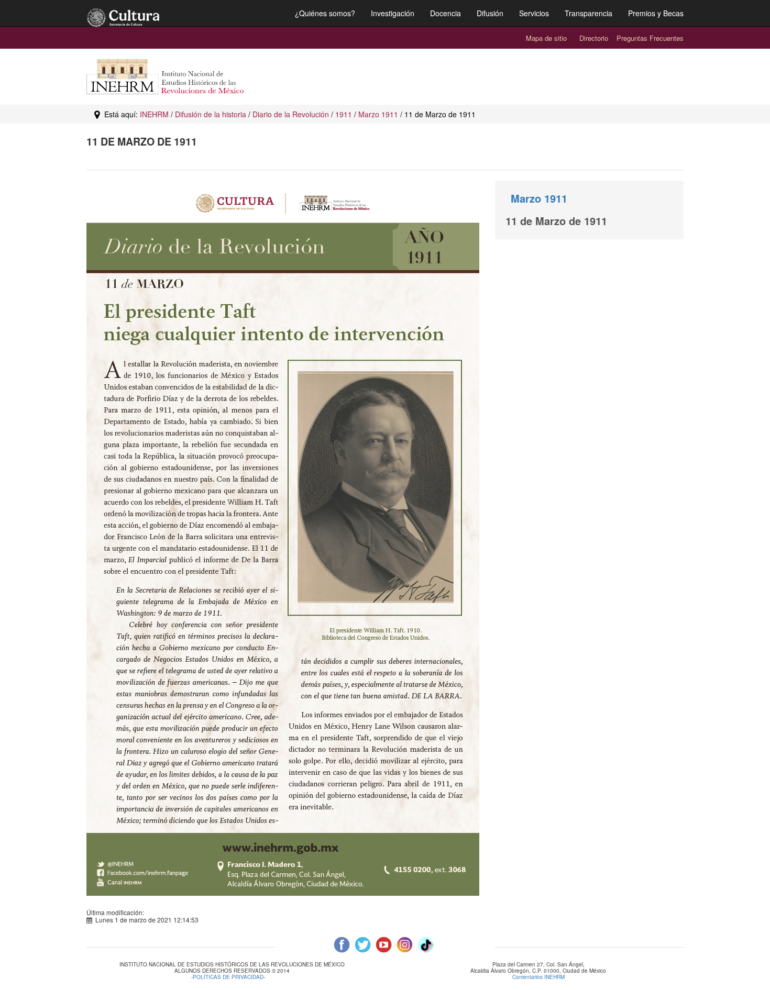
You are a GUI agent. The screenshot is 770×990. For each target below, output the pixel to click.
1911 (343, 114)
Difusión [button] (490, 13)
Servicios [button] (534, 13)
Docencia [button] (445, 13)
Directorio (593, 38)
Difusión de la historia (210, 114)
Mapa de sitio (546, 38)
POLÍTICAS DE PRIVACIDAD (228, 977)
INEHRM (154, 114)
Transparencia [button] (588, 13)
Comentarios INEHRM (538, 977)
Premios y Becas (656, 13)
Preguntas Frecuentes (650, 38)
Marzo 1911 (378, 114)
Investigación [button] (392, 13)
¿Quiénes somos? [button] (325, 13)
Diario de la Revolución (290, 114)
